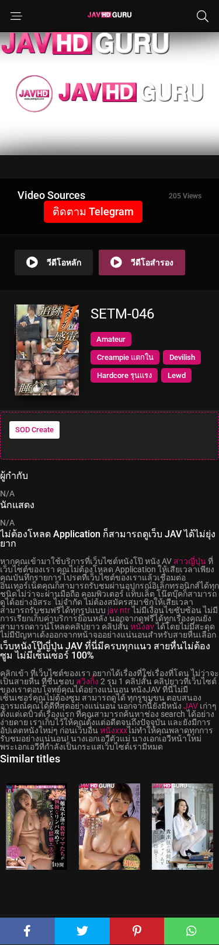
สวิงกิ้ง (87, 681)
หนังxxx (113, 730)
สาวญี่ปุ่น (189, 561)
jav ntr (118, 610)
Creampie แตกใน (125, 357)
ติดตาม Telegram (93, 211)
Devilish (182, 357)
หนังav (142, 626)
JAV (190, 705)
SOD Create (34, 429)
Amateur (111, 339)
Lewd (177, 375)
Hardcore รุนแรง (124, 375)
